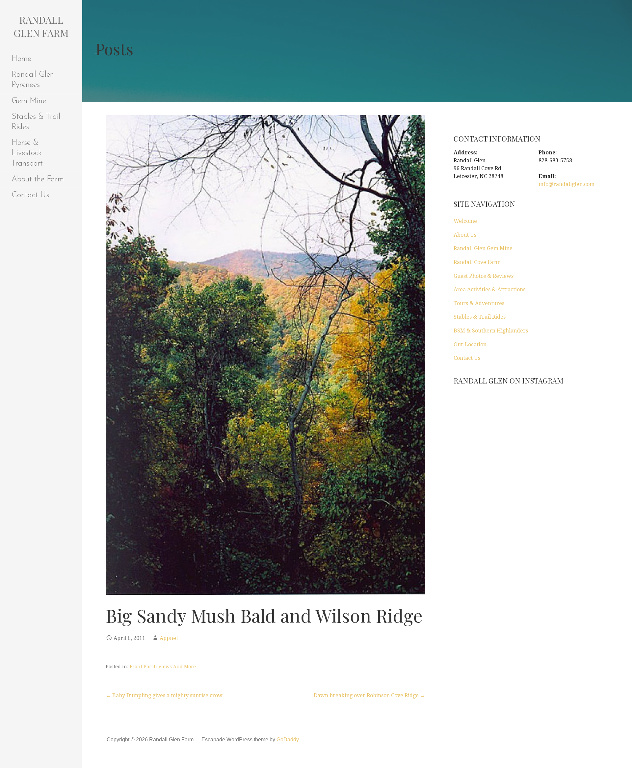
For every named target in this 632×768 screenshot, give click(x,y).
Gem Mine (29, 101)
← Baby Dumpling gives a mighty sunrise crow (164, 695)
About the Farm (38, 179)
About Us (465, 235)
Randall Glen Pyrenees (33, 80)
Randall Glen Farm (41, 26)
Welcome (465, 221)
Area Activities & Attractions (489, 289)
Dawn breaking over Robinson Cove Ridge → (369, 695)
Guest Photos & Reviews (484, 276)
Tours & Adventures (479, 303)
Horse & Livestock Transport (27, 153)
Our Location (470, 344)
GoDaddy (287, 739)
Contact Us (30, 195)
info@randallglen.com (566, 184)
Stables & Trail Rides (36, 122)
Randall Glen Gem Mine (483, 248)
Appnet (169, 638)
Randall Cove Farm (477, 262)
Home (21, 59)
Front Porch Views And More (163, 666)
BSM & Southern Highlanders (491, 331)
